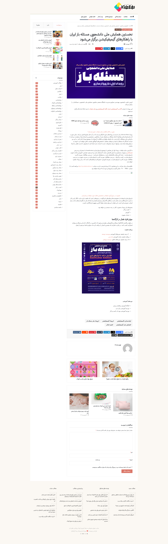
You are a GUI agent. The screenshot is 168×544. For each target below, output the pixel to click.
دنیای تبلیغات (92, 109)
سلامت (125, 17)
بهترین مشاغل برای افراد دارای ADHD (80, 121)
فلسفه (59, 204)
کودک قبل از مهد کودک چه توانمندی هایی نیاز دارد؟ (102, 407)
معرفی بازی (84, 17)
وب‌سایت (97, 459)
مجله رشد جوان (57, 170)
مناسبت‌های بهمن (57, 184)
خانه (131, 17)
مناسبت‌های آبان (57, 179)
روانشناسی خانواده (56, 111)
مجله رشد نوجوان (56, 173)
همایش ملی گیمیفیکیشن (123, 324)
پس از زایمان (58, 136)
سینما (60, 201)
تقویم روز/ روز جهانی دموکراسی (45, 56)
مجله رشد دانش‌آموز (56, 165)
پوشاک (59, 131)
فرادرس (110, 237)
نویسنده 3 (127, 44)
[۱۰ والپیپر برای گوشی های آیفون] (122, 402)
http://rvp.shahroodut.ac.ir (85, 166)
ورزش (59, 116)
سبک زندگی (118, 17)
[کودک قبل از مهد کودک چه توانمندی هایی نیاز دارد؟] (101, 398)
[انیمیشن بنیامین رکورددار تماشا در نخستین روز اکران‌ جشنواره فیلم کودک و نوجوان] (57, 34)
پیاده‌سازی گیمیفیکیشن (123, 321)
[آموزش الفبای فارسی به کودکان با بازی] (57, 50)
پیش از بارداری (57, 139)
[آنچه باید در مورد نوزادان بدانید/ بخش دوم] (79, 401)
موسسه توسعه (106, 234)
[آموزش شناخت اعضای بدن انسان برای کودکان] (57, 42)
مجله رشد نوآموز (57, 167)
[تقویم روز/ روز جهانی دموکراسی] (57, 58)
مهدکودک (59, 190)
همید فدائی (109, 324)
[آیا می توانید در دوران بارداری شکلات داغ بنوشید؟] (57, 65)
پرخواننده (59, 25)
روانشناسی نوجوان (56, 108)
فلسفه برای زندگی (56, 150)
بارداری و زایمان (57, 142)
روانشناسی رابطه (56, 105)
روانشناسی (58, 100)
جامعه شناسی (57, 207)
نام (131, 452)
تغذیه (60, 114)
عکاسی (59, 91)
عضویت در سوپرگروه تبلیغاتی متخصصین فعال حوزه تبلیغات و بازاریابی (101, 195)
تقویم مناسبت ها (57, 176)
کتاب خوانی (92, 17)
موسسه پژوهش (107, 239)
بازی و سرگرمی (57, 153)
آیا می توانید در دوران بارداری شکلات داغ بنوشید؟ (45, 64)
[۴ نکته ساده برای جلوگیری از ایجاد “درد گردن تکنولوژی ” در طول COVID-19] (127, 123)
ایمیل (130, 459)
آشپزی (59, 125)
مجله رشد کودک (57, 162)
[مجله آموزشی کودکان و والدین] (124, 7)
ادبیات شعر (58, 88)
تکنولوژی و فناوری (124, 25)
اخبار (60, 94)
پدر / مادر (100, 17)
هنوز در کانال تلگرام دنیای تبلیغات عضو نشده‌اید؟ (101, 132)
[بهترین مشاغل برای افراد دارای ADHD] (95, 123)
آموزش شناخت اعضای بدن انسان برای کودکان (45, 41)
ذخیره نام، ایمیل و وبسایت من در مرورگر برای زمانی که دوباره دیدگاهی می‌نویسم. (111, 467)
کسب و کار (118, 29)
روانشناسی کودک (56, 102)
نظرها (38, 25)
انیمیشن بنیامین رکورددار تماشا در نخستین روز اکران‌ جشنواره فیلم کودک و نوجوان (44, 33)
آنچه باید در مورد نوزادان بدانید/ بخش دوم (80, 412)
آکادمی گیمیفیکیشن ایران (115, 109)
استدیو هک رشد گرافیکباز (77, 531)
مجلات (59, 159)
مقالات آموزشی (57, 83)
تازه (48, 25)
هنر (60, 86)
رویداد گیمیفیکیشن (107, 321)
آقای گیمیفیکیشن (102, 109)
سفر (60, 198)
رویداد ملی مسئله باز (92, 321)
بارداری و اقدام (109, 17)
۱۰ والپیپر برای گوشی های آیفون (125, 413)
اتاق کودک (58, 128)
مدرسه (59, 193)
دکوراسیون (58, 122)
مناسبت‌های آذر (57, 181)
